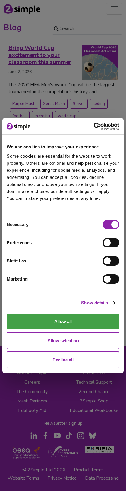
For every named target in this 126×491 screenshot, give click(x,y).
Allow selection (63, 340)
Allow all (63, 321)
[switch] (111, 242)
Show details (94, 302)
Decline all (63, 359)
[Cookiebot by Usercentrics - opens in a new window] (93, 126)
